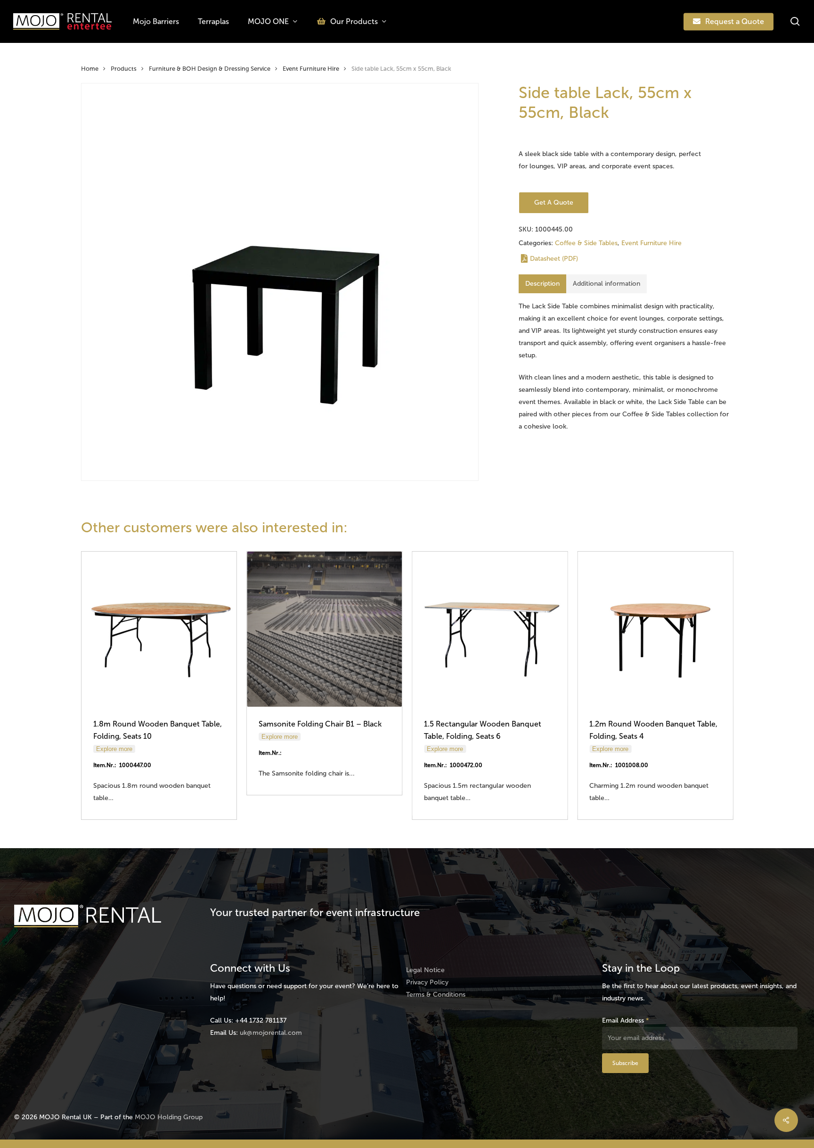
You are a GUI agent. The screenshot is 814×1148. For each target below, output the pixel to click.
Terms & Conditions (435, 995)
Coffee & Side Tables (586, 243)
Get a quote (553, 202)
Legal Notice (425, 970)
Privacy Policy (427, 982)
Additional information (606, 284)
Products (124, 68)
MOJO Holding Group (169, 1117)
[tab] (542, 283)
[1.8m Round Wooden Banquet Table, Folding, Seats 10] (158, 629)
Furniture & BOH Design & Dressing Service (209, 68)
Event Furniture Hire (311, 68)
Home (89, 68)
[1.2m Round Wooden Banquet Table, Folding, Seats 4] (655, 629)
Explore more (114, 748)
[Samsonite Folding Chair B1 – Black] (324, 629)
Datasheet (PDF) (554, 259)
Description (542, 284)
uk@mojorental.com (271, 1033)
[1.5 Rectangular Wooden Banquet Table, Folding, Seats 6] (489, 629)
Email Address (625, 1020)
